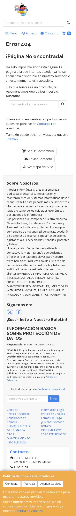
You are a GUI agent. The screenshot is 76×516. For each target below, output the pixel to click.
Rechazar (29, 483)
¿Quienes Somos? (52, 422)
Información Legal (52, 410)
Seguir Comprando (40, 151)
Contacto (51, 33)
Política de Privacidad (51, 389)
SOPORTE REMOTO (53, 434)
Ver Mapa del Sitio (40, 167)
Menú (13, 33)
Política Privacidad (18, 414)
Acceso (31, 33)
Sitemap (12, 139)
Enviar (53, 398)
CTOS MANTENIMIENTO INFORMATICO (18, 438)
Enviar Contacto (40, 159)
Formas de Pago (51, 418)
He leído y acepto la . (38, 389)
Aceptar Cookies (50, 483)
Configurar (12, 483)
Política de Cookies (29, 511)
